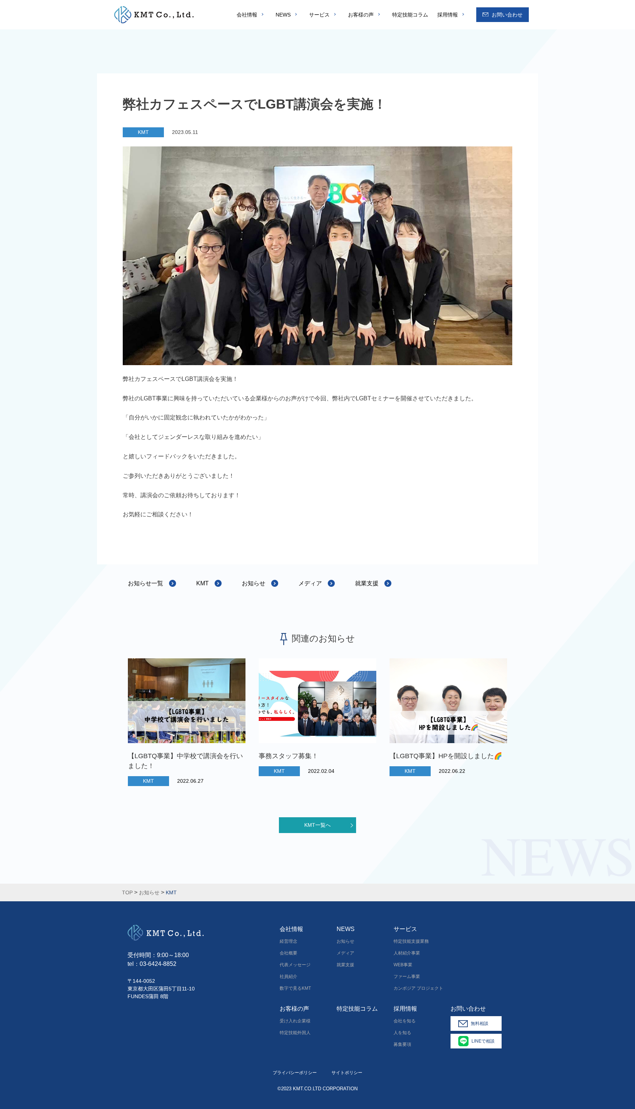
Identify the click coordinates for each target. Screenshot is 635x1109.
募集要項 (402, 1044)
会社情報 (247, 15)
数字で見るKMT (295, 988)
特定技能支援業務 (411, 941)
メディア (310, 583)
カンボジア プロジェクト (418, 988)
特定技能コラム (410, 15)
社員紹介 (288, 976)
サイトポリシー (346, 1072)
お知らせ (253, 583)
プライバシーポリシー (295, 1072)
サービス (319, 15)
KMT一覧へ (317, 825)
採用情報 (447, 15)
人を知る (402, 1032)
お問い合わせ (507, 15)
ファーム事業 (407, 976)
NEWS (283, 15)
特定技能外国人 (295, 1032)
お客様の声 (361, 15)
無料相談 (479, 1023)
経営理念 (288, 941)
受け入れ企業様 (295, 1020)
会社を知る (405, 1020)
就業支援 (367, 583)
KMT (143, 132)
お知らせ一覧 (145, 583)
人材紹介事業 (407, 953)
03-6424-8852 (158, 964)
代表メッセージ (295, 964)
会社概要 (288, 953)
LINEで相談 (483, 1041)
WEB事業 (403, 964)
